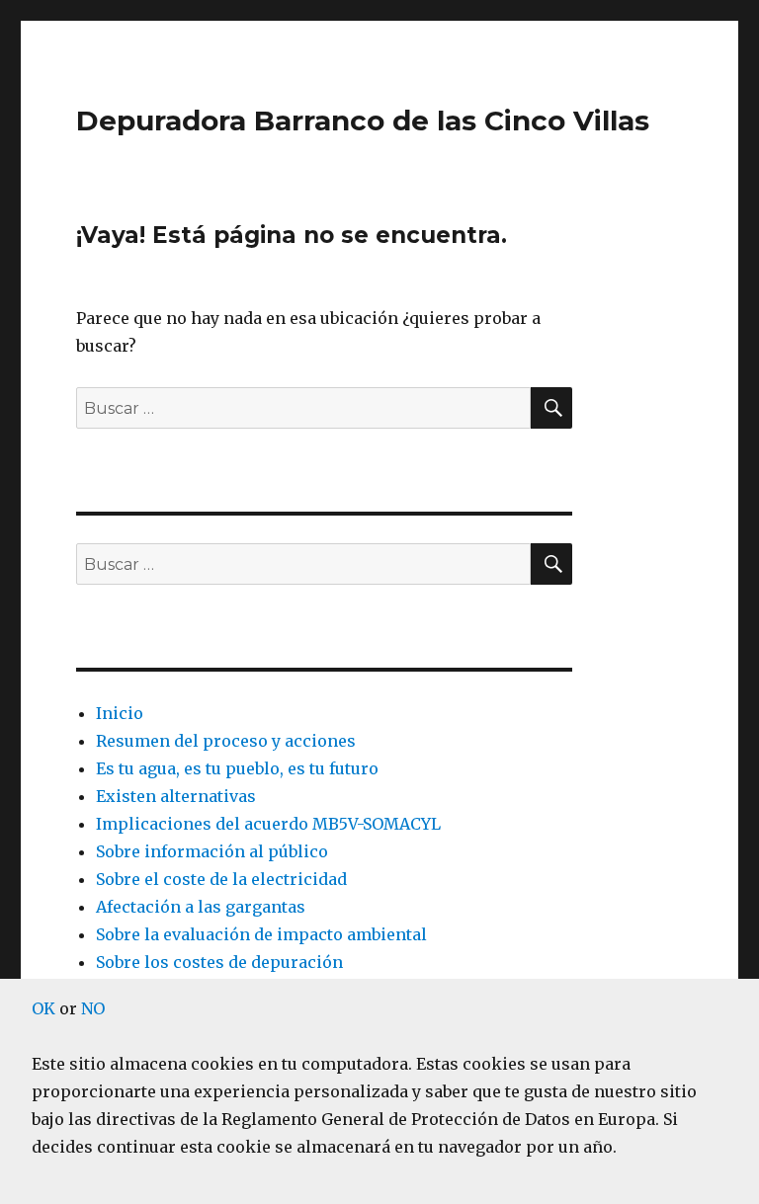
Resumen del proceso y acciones (226, 741)
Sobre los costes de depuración (219, 962)
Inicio (119, 713)
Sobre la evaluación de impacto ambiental (261, 934)
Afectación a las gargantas (200, 907)
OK (43, 1008)
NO (93, 1008)
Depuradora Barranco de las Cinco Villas (362, 120)
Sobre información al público (212, 851)
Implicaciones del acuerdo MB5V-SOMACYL (268, 824)
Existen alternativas (176, 796)
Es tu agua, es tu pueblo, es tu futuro (237, 768)
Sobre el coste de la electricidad (221, 879)
